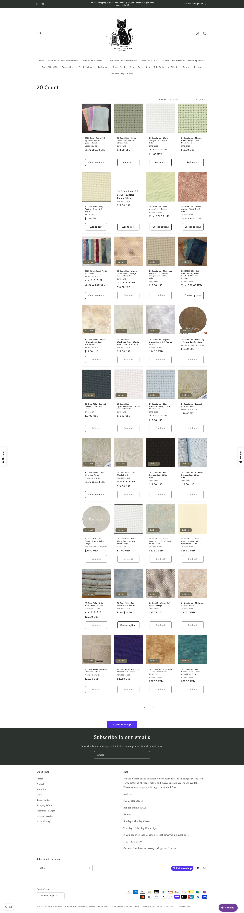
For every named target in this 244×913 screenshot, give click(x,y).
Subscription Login (46, 810)
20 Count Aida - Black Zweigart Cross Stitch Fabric (158, 475)
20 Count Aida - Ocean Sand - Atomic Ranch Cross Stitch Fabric (160, 541)
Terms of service (132, 906)
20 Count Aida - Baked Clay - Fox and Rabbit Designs (192, 341)
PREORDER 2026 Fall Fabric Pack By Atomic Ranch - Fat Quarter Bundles (190, 274)
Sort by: (162, 99)
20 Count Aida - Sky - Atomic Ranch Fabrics (126, 604)
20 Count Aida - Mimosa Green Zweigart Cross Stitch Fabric (191, 140)
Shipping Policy (44, 805)
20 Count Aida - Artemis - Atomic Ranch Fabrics (128, 670)
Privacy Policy (43, 821)
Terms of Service (45, 816)
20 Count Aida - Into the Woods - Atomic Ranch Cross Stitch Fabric (191, 672)
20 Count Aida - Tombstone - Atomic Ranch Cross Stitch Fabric (160, 672)
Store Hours (42, 789)
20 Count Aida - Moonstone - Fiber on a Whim (96, 670)
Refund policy (103, 906)
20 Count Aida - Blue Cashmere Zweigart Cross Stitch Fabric (159, 406)
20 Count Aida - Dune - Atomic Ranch (126, 474)
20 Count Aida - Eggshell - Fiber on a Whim (192, 405)
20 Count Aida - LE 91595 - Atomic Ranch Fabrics (127, 195)
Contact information (165, 906)
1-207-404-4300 (132, 841)
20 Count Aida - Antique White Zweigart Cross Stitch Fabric (127, 541)
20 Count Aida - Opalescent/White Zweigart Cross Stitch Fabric (128, 406)
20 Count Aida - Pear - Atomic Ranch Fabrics (158, 208)
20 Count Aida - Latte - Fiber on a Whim (94, 474)
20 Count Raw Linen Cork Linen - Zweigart (159, 604)
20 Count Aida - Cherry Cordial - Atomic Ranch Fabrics (191, 209)
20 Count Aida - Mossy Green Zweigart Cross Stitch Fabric (126, 140)
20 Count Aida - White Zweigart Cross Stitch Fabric (158, 140)
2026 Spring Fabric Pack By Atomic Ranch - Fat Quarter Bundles (95, 140)
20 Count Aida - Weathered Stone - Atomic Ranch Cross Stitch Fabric (128, 342)
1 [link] (136, 707)
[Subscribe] (146, 755)
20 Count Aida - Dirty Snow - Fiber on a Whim (95, 604)
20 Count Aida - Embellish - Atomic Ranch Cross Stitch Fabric (96, 342)
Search (40, 778)
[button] (40, 33)
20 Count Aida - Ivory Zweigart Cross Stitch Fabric (94, 209)
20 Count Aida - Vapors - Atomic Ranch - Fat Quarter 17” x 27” (160, 342)
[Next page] (153, 707)
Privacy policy (117, 906)
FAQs (39, 794)
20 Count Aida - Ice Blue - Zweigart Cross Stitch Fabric (192, 475)
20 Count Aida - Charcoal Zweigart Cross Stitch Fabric (95, 406)
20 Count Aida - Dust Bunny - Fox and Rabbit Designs (94, 541)
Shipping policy (148, 906)
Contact (40, 784)
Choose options (96, 162)
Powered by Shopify (87, 906)
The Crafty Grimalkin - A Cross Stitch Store (61, 906)
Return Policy (43, 800)
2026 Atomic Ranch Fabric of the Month (96, 272)
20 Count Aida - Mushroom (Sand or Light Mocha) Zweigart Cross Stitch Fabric (160, 274)
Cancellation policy (184, 906)
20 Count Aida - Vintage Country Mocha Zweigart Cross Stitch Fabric (127, 273)
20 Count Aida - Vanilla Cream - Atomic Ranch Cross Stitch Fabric (191, 541)
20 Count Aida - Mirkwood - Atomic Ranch (192, 604)
